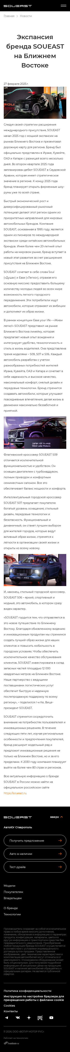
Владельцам (13, 898)
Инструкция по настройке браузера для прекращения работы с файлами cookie (34, 998)
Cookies (9, 1005)
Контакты (11, 1011)
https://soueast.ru (15, 793)
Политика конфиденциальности (27, 991)
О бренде (11, 908)
